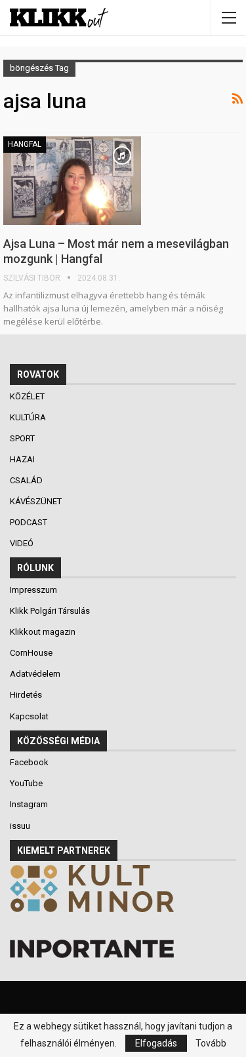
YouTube (26, 783)
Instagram (29, 804)
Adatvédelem (35, 674)
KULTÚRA (29, 417)
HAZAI (23, 459)
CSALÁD (27, 480)
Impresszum (33, 590)
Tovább (210, 1043)
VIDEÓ (22, 543)
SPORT (23, 438)
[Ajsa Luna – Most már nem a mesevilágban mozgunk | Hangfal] (72, 180)
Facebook (29, 762)
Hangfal (24, 144)
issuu (20, 826)
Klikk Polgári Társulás (50, 611)
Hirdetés (26, 695)
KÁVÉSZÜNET (37, 501)
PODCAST (29, 522)
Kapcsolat (29, 716)
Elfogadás (156, 1043)
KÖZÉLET (28, 396)
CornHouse (31, 653)
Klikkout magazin (42, 632)
